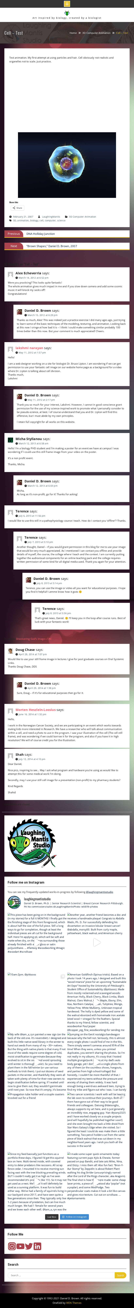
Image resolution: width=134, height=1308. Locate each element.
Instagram (12, 1246)
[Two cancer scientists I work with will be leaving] (96, 1122)
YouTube (20, 1246)
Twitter (29, 1246)
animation (23, 220)
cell (41, 220)
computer (50, 220)
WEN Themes (73, 1302)
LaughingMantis (51, 216)
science (61, 220)
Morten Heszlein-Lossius (36, 709)
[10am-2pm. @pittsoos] (37, 1002)
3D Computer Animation (82, 216)
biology (34, 220)
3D (14, 220)
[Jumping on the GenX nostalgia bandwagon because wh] (96, 1062)
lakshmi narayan (29, 348)
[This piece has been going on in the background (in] (37, 942)
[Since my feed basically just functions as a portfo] (37, 1181)
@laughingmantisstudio (99, 892)
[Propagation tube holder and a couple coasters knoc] (37, 1122)
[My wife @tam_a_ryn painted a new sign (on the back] (37, 1062)
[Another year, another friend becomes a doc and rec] (96, 942)
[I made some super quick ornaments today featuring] (96, 1181)
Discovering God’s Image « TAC (34, 638)
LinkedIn (37, 1246)
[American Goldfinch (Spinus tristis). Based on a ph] (96, 1002)
